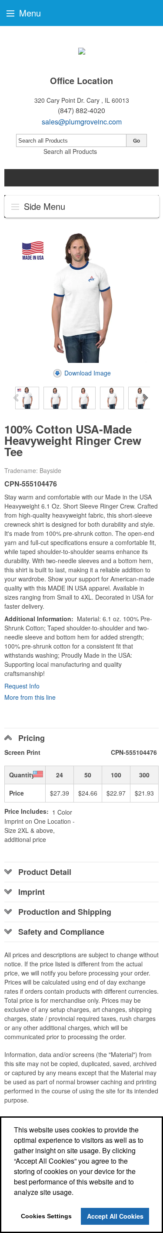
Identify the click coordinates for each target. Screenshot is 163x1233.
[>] (146, 398)
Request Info (22, 686)
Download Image (87, 373)
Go (136, 140)
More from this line (30, 697)
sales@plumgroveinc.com (82, 122)
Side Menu (43, 206)
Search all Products (70, 151)
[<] (16, 398)
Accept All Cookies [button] (115, 1216)
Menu (29, 13)
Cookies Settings (46, 1216)
